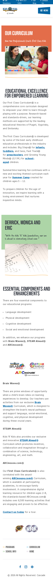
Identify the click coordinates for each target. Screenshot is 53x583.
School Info (11, 551)
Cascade (10, 9)
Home (31, 551)
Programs (10, 547)
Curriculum (34, 547)
